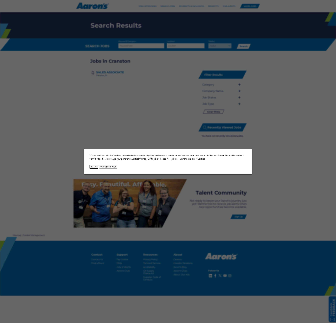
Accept (94, 166)
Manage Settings (108, 166)
